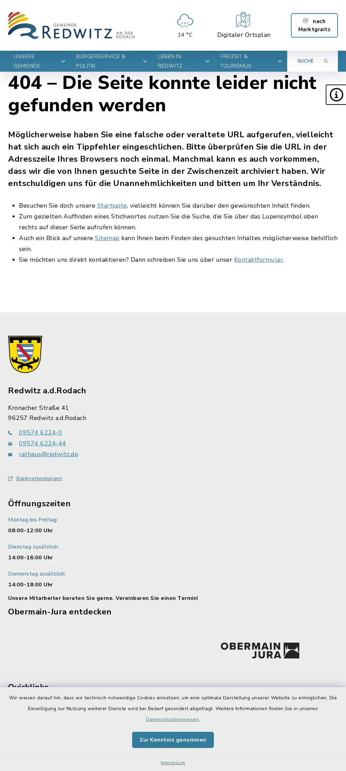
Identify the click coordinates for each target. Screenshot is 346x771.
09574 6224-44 (42, 443)
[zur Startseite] (71, 25)
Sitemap (107, 238)
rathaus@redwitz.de (48, 454)
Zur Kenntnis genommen (173, 740)
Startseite (112, 206)
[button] (336, 95)
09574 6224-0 (40, 432)
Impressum (173, 763)
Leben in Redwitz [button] (170, 61)
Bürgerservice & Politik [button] (101, 61)
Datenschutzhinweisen (172, 719)
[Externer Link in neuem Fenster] (260, 649)
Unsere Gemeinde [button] (27, 61)
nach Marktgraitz (314, 25)
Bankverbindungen (39, 478)
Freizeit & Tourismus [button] (236, 61)
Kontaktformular (258, 260)
